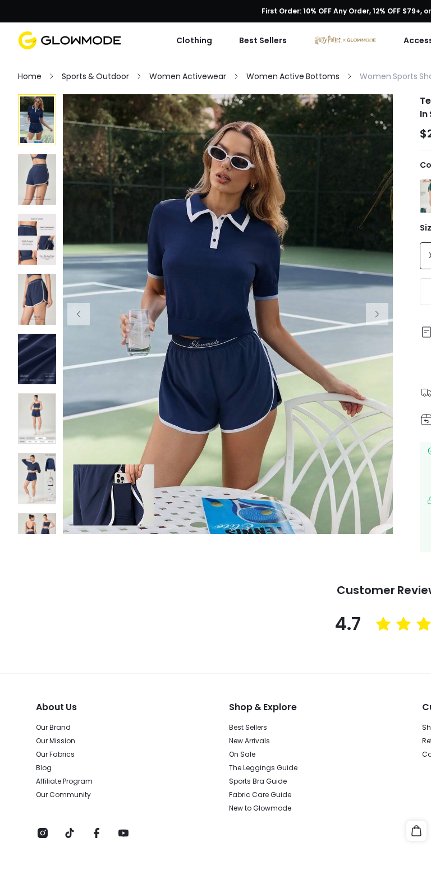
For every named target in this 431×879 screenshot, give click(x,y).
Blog (44, 768)
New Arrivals (249, 741)
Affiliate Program (64, 781)
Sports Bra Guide (258, 781)
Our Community (63, 795)
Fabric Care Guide (260, 795)
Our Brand (53, 727)
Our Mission (55, 741)
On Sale (242, 754)
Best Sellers (248, 727)
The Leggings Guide (263, 768)
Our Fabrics (55, 754)
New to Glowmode (260, 808)
